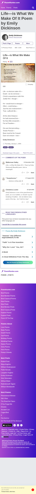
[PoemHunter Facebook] (14, 425)
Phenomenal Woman (8, 395)
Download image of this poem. (11, 153)
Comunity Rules (7, 435)
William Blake (5, 381)
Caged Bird (5, 412)
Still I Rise (4, 398)
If (1, 415)
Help (18, 431)
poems (11, 147)
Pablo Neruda (5, 370)
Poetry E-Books (6, 352)
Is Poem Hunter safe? (24, 433)
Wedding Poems (6, 341)
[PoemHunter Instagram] (21, 425)
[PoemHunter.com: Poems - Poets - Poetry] (10, 3)
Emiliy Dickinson (6, 375)
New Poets (4, 304)
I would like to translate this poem (14, 224)
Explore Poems (6, 312)
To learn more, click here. (8, 491)
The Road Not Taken (8, 401)
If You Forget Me (6, 404)
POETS (11, 275)
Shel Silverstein (6, 378)
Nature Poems (6, 344)
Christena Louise (12, 190)
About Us (4, 429)
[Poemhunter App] (7, 425)
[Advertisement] (18, 476)
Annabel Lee (5, 409)
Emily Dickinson (15, 35)
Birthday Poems (6, 338)
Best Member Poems (8, 296)
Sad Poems (5, 335)
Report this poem (28, 153)
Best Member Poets (7, 307)
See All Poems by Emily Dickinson (18, 262)
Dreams (3, 407)
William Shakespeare (8, 367)
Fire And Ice (5, 418)
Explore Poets (6, 315)
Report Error (25, 431)
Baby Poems (5, 330)
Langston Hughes (7, 373)
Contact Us (12, 431)
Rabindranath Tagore (8, 384)
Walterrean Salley (12, 162)
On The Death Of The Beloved (11, 421)
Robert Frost (5, 361)
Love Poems (5, 327)
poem (5, 147)
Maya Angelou (6, 364)
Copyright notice (13, 429)
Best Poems (5, 293)
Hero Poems (5, 349)
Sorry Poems (5, 347)
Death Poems (5, 333)
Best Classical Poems (8, 298)
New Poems (5, 301)
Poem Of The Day (7, 318)
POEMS (4, 275)
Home (3, 7)
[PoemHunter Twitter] (18, 425)
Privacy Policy (18, 435)
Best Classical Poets (8, 310)
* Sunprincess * (11, 178)
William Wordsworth (8, 387)
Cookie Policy (24, 429)
